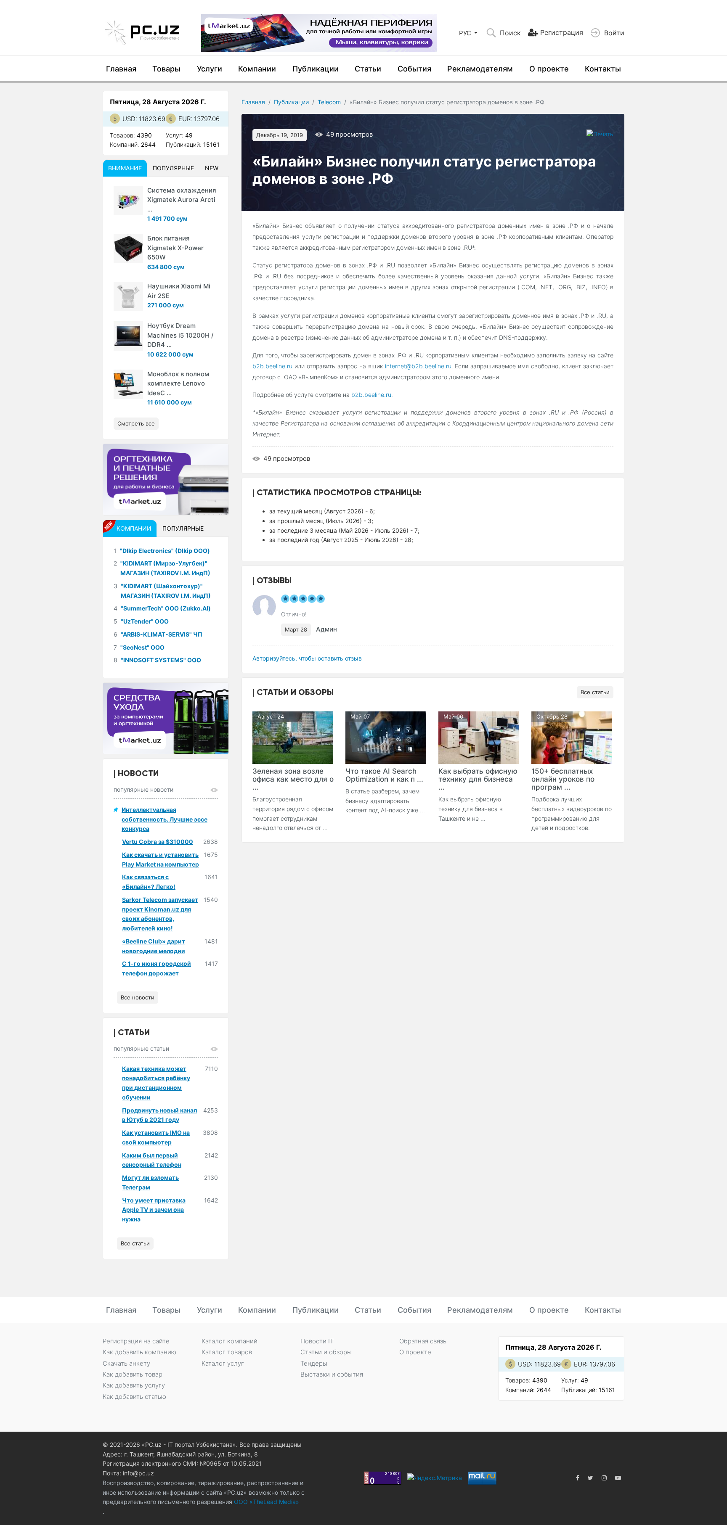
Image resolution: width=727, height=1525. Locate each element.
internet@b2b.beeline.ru (418, 366)
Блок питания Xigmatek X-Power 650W (175, 247)
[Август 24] (292, 736)
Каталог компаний (229, 1341)
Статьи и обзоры (326, 1352)
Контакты (603, 68)
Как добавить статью (134, 1397)
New (211, 168)
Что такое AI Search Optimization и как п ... (384, 775)
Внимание (125, 168)
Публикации (315, 68)
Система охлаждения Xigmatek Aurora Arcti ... (181, 199)
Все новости (137, 997)
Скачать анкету (126, 1363)
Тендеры (313, 1363)
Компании (257, 68)
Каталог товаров (227, 1352)
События (414, 68)
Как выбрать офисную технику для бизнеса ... (477, 779)
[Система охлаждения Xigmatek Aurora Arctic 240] (128, 200)
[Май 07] (385, 736)
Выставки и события (331, 1374)
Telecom (329, 102)
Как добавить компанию (139, 1352)
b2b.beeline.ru (272, 366)
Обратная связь (422, 1341)
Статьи (368, 68)
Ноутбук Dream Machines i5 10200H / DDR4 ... (180, 335)
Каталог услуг (223, 1363)
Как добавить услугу (134, 1385)
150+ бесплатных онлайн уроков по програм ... (562, 779)
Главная (121, 68)
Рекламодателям (480, 68)
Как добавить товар (132, 1374)
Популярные (173, 168)
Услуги (209, 68)
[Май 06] (478, 736)
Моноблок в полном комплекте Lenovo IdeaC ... (178, 383)
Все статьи (595, 692)
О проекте (549, 68)
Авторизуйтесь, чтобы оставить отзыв (307, 658)
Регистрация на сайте (136, 1341)
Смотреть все (136, 423)
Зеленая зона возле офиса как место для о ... (293, 779)
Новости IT (317, 1341)
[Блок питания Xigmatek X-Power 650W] (128, 248)
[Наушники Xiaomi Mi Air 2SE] (128, 296)
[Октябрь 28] (571, 736)
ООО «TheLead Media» (265, 1501)
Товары (166, 68)
